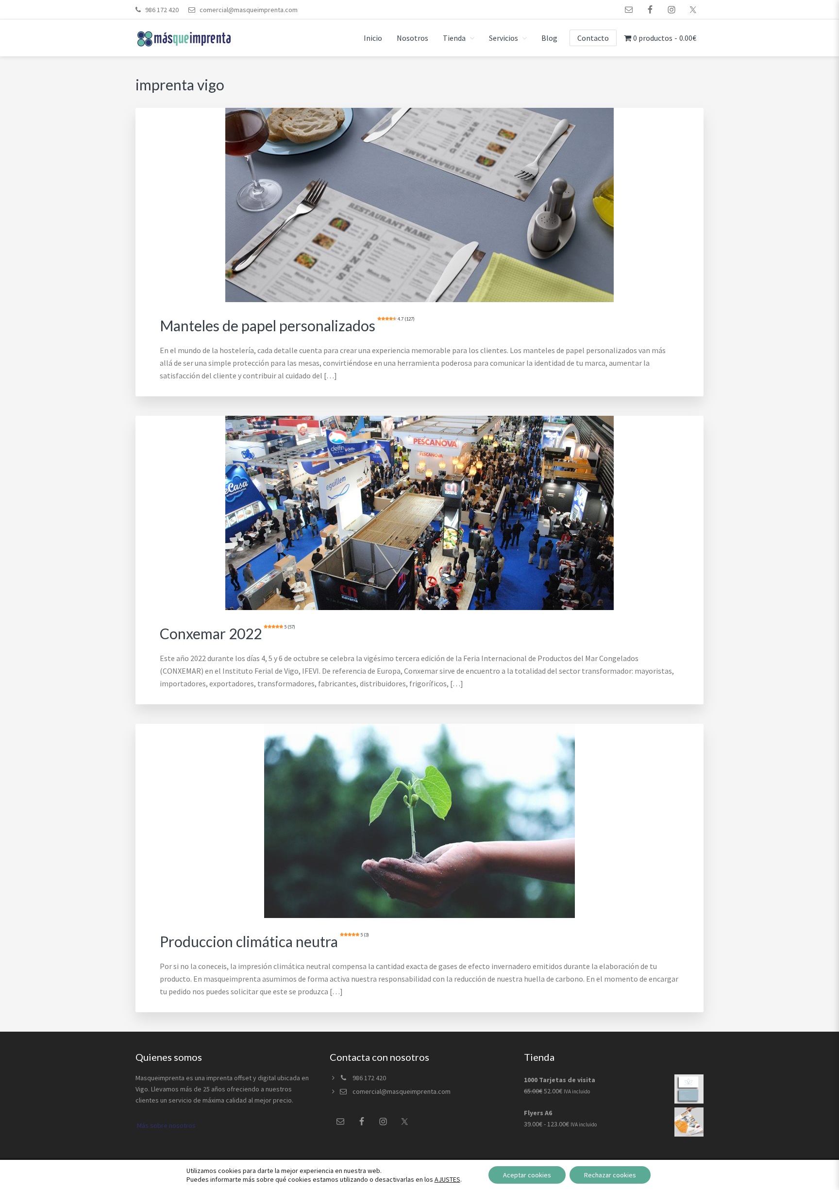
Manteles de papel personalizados (287, 325)
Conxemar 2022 (227, 633)
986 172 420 (162, 9)
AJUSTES (447, 1179)
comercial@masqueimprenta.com (248, 9)
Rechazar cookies (610, 1175)
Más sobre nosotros (165, 1125)
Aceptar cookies (527, 1175)
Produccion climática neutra (264, 941)
